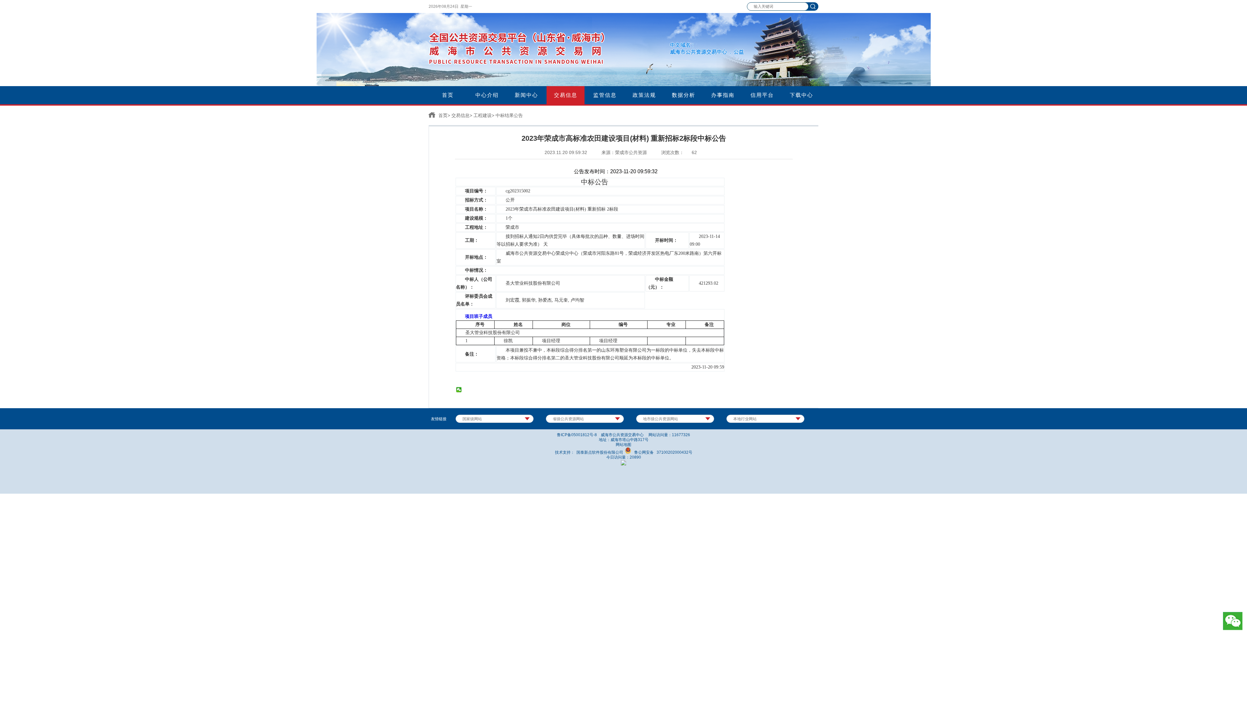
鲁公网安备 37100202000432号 (661, 452)
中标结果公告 (509, 115)
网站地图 (623, 444)
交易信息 (460, 115)
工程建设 (482, 115)
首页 (442, 115)
